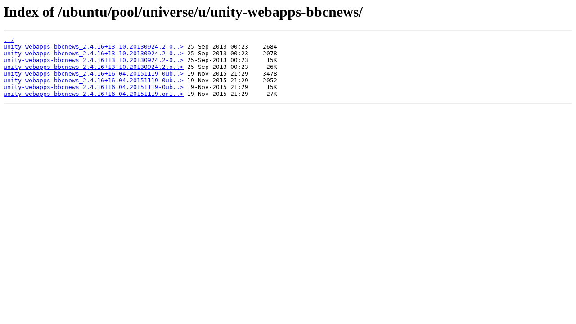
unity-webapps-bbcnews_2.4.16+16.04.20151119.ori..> (94, 93)
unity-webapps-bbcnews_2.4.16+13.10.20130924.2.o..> (94, 66)
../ (9, 39)
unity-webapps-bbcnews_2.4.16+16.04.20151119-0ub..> (94, 73)
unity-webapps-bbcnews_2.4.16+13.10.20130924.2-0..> (94, 46)
